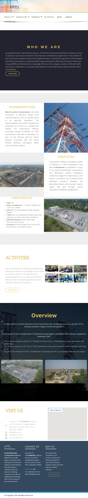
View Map (29, 469)
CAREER (68, 17)
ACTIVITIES (49, 17)
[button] (66, 215)
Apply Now (54, 474)
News (59, 17)
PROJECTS (35, 17)
